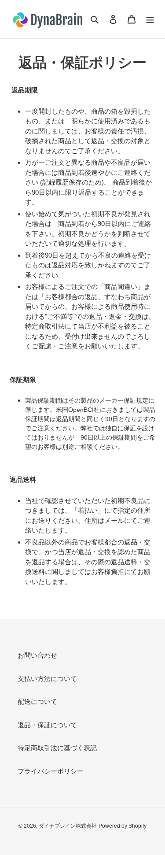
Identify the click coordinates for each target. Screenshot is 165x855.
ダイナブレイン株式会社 (68, 826)
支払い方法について (47, 678)
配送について (37, 701)
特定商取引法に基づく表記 (57, 747)
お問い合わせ (37, 655)
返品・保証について (47, 725)
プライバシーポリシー (51, 771)
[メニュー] (150, 19)
